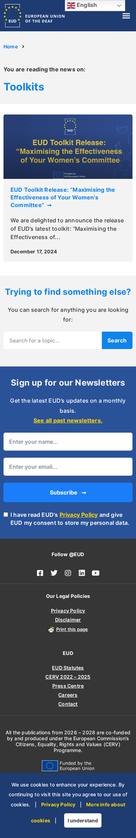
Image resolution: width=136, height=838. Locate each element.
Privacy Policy (79, 514)
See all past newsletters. (68, 420)
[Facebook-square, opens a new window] (40, 573)
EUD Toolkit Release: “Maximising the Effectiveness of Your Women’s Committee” (62, 197)
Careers (67, 695)
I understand (83, 820)
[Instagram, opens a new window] (68, 573)
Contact (67, 704)
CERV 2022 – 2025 (67, 677)
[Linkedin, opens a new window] (82, 573)
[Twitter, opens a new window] (54, 573)
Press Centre (68, 686)
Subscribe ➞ (68, 492)
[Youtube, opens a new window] (96, 573)
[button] (126, 15)
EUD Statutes (68, 668)
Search (117, 340)
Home (10, 46)
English (86, 4)
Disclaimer (68, 620)
